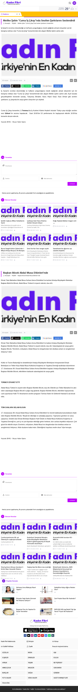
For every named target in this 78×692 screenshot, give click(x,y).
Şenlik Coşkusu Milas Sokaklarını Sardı (12, 221)
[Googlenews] (45, 635)
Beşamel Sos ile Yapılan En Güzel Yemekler (25, 610)
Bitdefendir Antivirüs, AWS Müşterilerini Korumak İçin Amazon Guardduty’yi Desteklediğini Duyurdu (62, 570)
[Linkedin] (35, 635)
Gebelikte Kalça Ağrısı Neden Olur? (64, 588)
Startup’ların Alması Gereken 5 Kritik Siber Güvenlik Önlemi (12, 568)
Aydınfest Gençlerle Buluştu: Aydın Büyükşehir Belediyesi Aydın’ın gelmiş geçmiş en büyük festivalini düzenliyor (38, 540)
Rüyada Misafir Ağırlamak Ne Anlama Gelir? (40, 14)
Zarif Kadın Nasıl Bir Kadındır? (65, 598)
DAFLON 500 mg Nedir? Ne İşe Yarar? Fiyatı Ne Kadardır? (65, 610)
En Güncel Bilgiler (40, 689)
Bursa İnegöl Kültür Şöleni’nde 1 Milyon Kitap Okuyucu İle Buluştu (13, 249)
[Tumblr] (52, 635)
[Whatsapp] (49, 635)
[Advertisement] (39, 138)
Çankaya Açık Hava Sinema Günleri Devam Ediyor (36, 221)
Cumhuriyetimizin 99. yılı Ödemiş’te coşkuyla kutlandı (11, 538)
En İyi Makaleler (17, 689)
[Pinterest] (42, 635)
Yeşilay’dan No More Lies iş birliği (39, 567)
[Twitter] (28, 635)
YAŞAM (14, 23)
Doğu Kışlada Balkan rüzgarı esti (64, 220)
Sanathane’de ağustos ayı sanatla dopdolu (62, 249)
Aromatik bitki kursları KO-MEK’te (62, 538)
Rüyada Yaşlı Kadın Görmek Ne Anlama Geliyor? (26, 599)
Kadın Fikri (26, 689)
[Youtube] (39, 635)
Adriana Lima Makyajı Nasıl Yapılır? (26, 588)
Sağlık (32, 689)
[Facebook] (25, 635)
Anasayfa (7, 23)
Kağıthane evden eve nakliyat (56, 689)
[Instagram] (32, 635)
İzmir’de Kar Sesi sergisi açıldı (38, 248)
